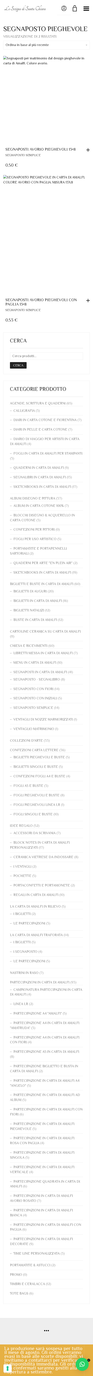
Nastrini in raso (24, 973)
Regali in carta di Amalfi (35, 895)
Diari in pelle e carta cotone (40, 429)
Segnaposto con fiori (33, 689)
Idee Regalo (21, 826)
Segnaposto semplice (23, 155)
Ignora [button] (88, 1360)
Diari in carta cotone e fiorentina (45, 420)
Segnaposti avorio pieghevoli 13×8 (40, 149)
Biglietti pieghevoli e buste (39, 757)
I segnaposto (25, 952)
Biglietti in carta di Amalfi (37, 601)
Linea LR (20, 1004)
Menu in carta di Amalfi (34, 663)
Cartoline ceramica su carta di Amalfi (45, 631)
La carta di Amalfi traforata (36, 935)
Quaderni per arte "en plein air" (42, 563)
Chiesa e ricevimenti (28, 646)
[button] (89, 150)
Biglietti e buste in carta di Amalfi (41, 584)
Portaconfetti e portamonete (41, 885)
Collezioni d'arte (26, 741)
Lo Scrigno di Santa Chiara (25, 9)
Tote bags (19, 1293)
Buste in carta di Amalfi (35, 620)
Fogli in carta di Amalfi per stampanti (47, 453)
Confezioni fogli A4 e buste (39, 776)
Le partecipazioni (29, 923)
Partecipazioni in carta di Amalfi (39, 982)
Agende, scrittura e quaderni (38, 403)
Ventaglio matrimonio (33, 729)
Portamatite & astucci (30, 1265)
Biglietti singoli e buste (35, 767)
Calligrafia (24, 411)
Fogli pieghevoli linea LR (36, 805)
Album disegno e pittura (32, 498)
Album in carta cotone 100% (38, 506)
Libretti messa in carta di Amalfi (43, 653)
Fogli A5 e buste (28, 786)
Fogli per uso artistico (34, 539)
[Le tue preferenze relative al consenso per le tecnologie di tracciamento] (7, 1368)
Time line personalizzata (36, 1253)
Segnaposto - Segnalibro (36, 679)
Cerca (18, 365)
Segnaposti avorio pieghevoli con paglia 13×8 (41, 302)
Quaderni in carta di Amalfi (38, 468)
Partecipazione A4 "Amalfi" (37, 1013)
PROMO (16, 1275)
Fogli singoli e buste (33, 814)
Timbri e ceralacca (27, 1284)
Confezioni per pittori (34, 529)
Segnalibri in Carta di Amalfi (39, 477)
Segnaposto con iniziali (35, 698)
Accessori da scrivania (34, 833)
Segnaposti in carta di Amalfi (40, 672)
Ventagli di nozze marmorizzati (43, 719)
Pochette (22, 876)
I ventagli (22, 867)
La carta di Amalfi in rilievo (35, 906)
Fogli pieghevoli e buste (36, 795)
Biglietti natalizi (28, 610)
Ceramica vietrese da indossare (43, 857)
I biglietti (22, 914)
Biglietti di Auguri (30, 591)
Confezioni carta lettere (34, 750)
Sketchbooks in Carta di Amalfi (42, 487)
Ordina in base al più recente (27, 45)
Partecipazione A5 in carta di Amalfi (46, 1052)
